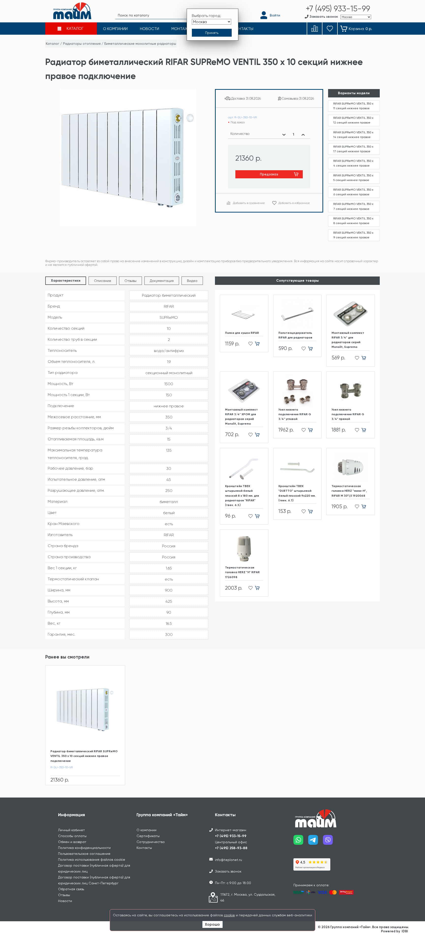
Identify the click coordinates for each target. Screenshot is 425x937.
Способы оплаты (72, 836)
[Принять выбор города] (212, 33)
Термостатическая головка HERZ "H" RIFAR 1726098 (242, 572)
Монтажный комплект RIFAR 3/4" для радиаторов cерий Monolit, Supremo (348, 340)
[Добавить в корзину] (259, 343)
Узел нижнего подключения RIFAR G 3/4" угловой (294, 414)
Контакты (144, 848)
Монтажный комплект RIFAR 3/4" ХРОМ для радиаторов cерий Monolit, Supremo (241, 417)
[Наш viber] (330, 842)
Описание (102, 281)
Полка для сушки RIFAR (242, 333)
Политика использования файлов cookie (91, 859)
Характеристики (65, 280)
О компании (146, 830)
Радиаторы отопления (82, 44)
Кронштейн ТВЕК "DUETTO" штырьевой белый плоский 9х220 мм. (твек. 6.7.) (297, 493)
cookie (229, 915)
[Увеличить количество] (303, 134)
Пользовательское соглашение (84, 854)
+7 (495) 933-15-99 (230, 836)
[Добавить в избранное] (249, 343)
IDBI (405, 931)
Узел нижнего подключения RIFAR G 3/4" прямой (348, 414)
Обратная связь (71, 889)
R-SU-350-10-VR (61, 767)
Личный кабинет (71, 830)
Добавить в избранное (294, 203)
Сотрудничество (151, 842)
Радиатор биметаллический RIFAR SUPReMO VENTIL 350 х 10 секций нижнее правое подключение (84, 756)
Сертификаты (148, 836)
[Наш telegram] (315, 842)
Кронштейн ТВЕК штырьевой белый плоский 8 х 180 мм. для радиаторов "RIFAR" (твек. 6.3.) (242, 495)
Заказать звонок (228, 871)
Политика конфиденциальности (84, 848)
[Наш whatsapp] (300, 842)
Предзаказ (269, 174)
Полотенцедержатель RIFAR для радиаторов (295, 335)
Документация (162, 281)
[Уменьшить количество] (283, 134)
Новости (65, 901)
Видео (192, 281)
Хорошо (212, 924)
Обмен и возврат (72, 842)
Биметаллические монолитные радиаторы (140, 44)
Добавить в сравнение (249, 203)
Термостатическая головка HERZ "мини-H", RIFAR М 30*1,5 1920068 (349, 490)
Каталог (52, 44)
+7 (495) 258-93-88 (231, 848)
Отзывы (130, 281)
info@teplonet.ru (228, 860)
